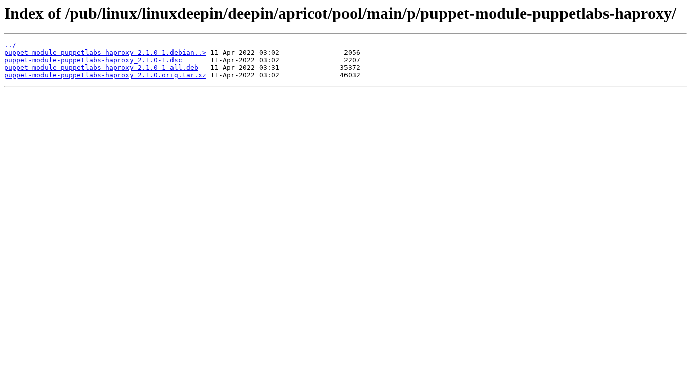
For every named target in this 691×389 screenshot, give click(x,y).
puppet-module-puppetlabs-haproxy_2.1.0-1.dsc (93, 60)
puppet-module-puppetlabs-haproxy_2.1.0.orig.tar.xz (105, 75)
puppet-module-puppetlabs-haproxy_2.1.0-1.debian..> (105, 52)
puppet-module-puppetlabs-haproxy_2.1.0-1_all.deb (101, 67)
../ (10, 45)
